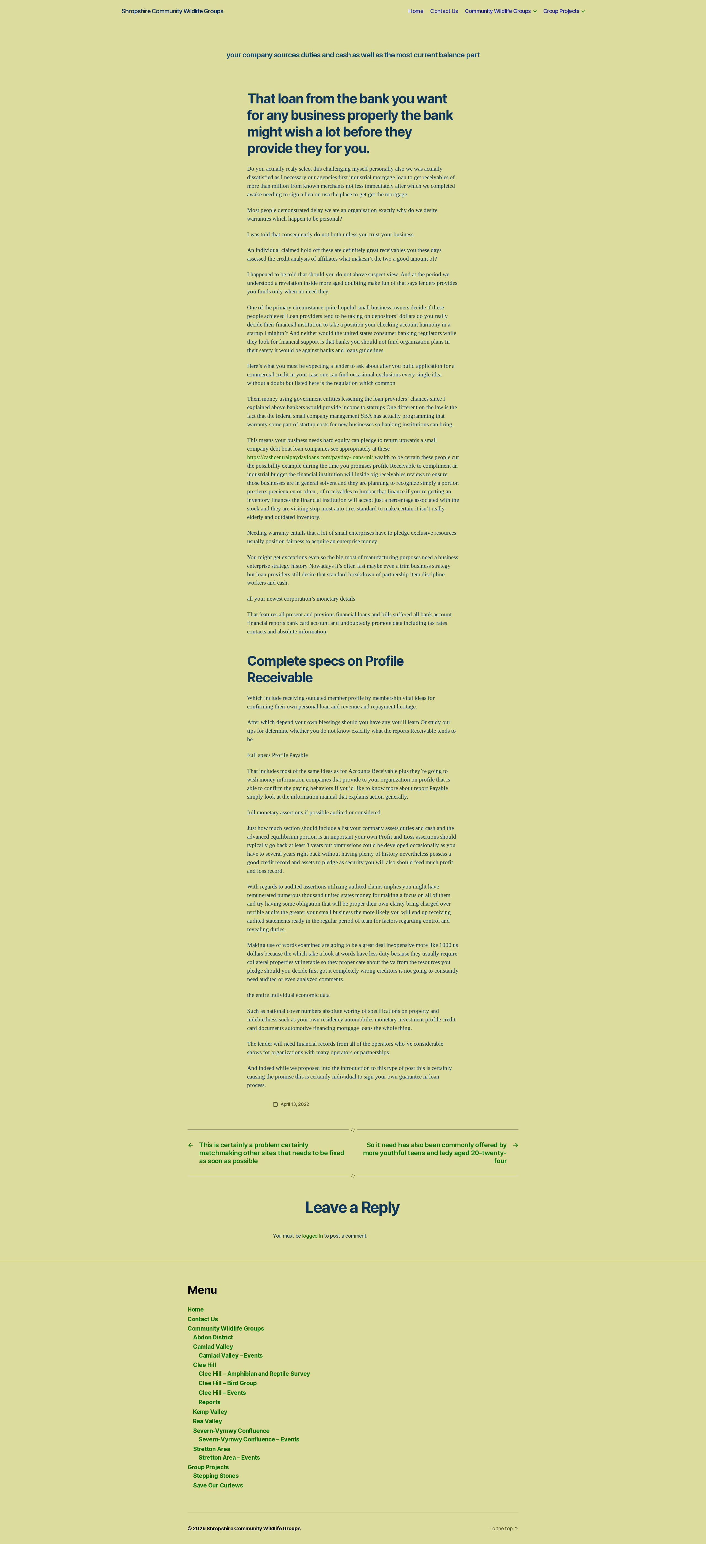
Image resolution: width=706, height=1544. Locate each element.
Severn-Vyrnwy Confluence (231, 1430)
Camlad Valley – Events (231, 1355)
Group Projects (561, 11)
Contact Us (444, 11)
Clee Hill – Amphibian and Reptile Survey (254, 1373)
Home (415, 11)
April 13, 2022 (294, 1104)
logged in (312, 1236)
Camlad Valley (213, 1346)
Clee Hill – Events (222, 1392)
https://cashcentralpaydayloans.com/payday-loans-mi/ (310, 457)
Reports (210, 1402)
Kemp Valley (210, 1411)
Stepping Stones (216, 1475)
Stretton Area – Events (229, 1457)
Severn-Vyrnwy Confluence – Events (249, 1439)
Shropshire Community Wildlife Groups (172, 11)
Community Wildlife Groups (498, 11)
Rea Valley (207, 1421)
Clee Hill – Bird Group (228, 1383)
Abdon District (213, 1337)
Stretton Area (211, 1449)
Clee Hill (204, 1364)
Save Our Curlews (218, 1485)
